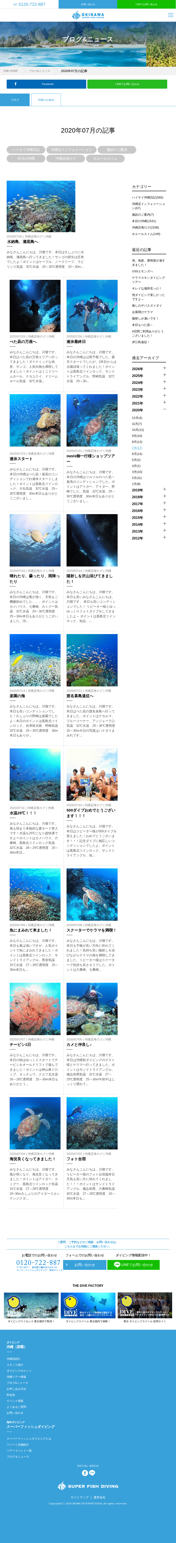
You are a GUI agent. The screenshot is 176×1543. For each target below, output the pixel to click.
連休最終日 (76, 341)
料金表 (11, 1394)
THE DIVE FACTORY (88, 1285)
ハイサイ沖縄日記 (26, 149)
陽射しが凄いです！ (145, 318)
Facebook (47, 84)
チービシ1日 (20, 1044)
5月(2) (136, 460)
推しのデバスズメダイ (147, 305)
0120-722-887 (29, 4)
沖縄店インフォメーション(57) (148, 206)
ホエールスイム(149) (146, 234)
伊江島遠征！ (141, 342)
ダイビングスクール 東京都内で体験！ (88, 1321)
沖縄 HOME (10, 71)
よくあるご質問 (16, 1406)
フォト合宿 (76, 1159)
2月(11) (137, 478)
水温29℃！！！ (23, 813)
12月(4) (137, 417)
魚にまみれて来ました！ (31, 930)
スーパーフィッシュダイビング (31, 1424)
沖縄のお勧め (46, 99)
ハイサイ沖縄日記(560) (147, 197)
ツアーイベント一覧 (19, 1450)
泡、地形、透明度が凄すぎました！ (148, 263)
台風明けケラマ (142, 312)
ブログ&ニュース (39, 71)
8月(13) (137, 442)
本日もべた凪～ (142, 325)
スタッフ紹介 (15, 1364)
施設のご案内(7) (143, 214)
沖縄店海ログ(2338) (145, 227)
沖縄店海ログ (65, 158)
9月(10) (137, 436)
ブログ (15, 99)
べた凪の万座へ (23, 341)
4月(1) (136, 466)
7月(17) (137, 448)
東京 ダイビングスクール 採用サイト (145, 1321)
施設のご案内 (117, 149)
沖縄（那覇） (17, 1345)
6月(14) (137, 454)
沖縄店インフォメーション (71, 149)
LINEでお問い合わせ (146, 4)
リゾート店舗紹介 (18, 1444)
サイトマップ (80, 1497)
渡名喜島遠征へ (80, 696)
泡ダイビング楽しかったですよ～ (148, 297)
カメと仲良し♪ (79, 1044)
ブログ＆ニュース (18, 1456)
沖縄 (48, 236)
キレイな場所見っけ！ (147, 288)
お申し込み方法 (16, 1388)
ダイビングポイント (19, 1370)
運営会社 (100, 1497)
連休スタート (21, 459)
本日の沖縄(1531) (144, 221)
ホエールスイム (105, 158)
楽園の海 (17, 696)
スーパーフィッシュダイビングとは (29, 1438)
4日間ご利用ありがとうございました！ (148, 333)
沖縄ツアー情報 (16, 1376)
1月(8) (136, 484)
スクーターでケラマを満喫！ (92, 930)
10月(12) (138, 430)
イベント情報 (15, 1400)
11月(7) (137, 423)
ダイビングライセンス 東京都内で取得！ (31, 1321)
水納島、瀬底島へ (22, 241)
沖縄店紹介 (14, 1358)
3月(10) (137, 472)
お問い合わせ (88, 4)
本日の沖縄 (26, 158)
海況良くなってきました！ (33, 1159)
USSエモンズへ (142, 271)
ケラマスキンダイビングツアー (148, 280)
